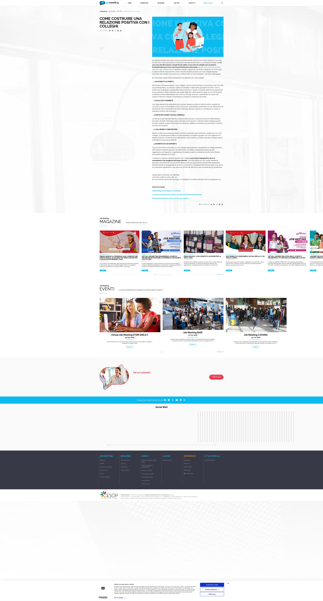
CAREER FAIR (144, 3)
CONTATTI (192, 3)
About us (102, 460)
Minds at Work (188, 467)
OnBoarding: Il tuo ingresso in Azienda (166, 191)
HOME (129, 3)
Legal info (164, 498)
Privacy (102, 473)
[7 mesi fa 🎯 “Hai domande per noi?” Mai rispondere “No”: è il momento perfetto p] (209, 426)
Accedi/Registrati (105, 477)
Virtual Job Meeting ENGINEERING (147, 466)
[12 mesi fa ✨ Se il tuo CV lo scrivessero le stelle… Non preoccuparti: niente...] (243, 426)
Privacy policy (125, 498)
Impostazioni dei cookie (145, 498)
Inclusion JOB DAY (147, 470)
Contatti (102, 463)
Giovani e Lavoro (125, 460)
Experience (187, 460)
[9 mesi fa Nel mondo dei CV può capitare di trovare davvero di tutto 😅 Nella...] (234, 426)
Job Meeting (103, 11)
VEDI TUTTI (220, 274)
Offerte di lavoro (167, 460)
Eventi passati (145, 480)
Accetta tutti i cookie (212, 584)
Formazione (124, 467)
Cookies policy (133, 498)
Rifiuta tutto (212, 594)
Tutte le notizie (125, 470)
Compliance (156, 498)
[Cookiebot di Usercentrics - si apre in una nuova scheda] (103, 597)
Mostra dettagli (118, 597)
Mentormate (187, 470)
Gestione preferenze (211, 589)
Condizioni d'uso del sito (174, 498)
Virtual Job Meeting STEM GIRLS (149, 461)
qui (176, 177)
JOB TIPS (176, 3)
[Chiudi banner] (228, 583)
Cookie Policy (176, 593)
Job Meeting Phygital (148, 474)
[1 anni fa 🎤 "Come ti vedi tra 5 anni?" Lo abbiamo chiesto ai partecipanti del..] (277, 426)
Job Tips (119, 11)
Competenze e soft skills (131, 11)
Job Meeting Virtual (147, 477)
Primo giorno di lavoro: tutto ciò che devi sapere (170, 198)
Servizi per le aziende (106, 467)
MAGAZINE (161, 3)
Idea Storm (187, 463)
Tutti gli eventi (145, 484)
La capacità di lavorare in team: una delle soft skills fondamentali (177, 194)
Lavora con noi (104, 470)
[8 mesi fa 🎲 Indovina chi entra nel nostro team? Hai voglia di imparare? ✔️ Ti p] (218, 426)
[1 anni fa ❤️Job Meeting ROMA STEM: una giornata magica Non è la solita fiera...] (293, 426)
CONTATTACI (216, 377)
